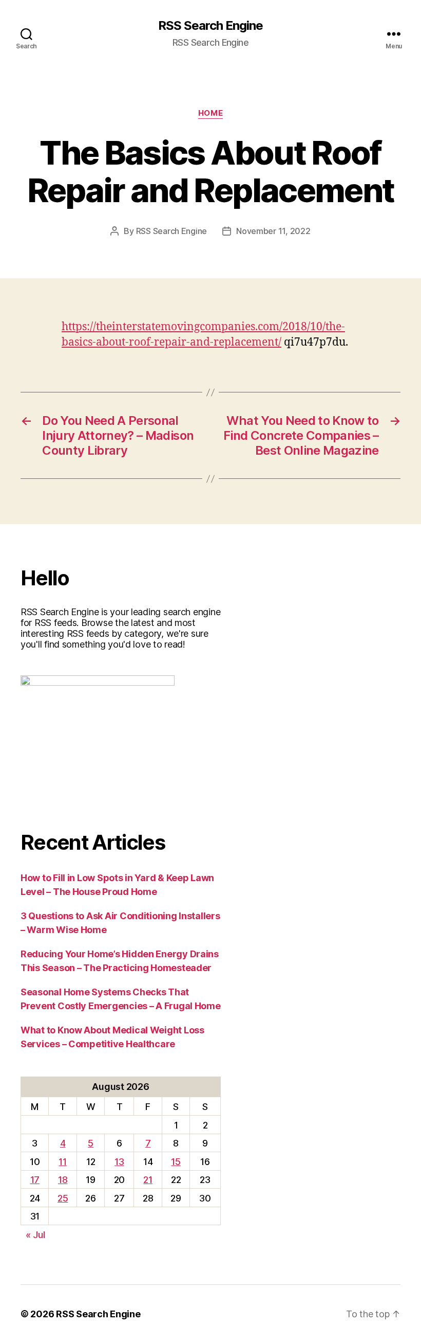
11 (62, 1161)
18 (62, 1179)
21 (147, 1179)
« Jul (35, 1234)
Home (210, 113)
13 (119, 1161)
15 (175, 1161)
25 (63, 1198)
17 (35, 1179)
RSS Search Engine (210, 26)
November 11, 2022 (273, 231)
